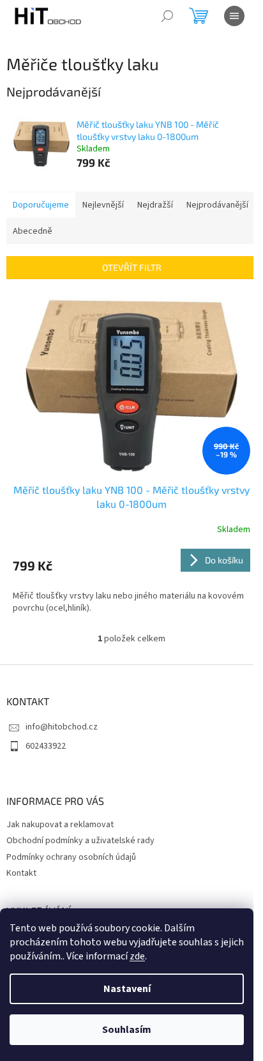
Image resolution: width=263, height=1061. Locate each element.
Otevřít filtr (132, 267)
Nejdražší (155, 205)
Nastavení (127, 989)
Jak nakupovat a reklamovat (60, 824)
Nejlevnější (103, 205)
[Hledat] (167, 16)
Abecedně (32, 231)
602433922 (46, 746)
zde (137, 956)
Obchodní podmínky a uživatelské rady (80, 840)
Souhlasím (126, 1030)
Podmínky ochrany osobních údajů (71, 857)
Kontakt (21, 873)
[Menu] (234, 16)
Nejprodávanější (217, 205)
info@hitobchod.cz (62, 727)
